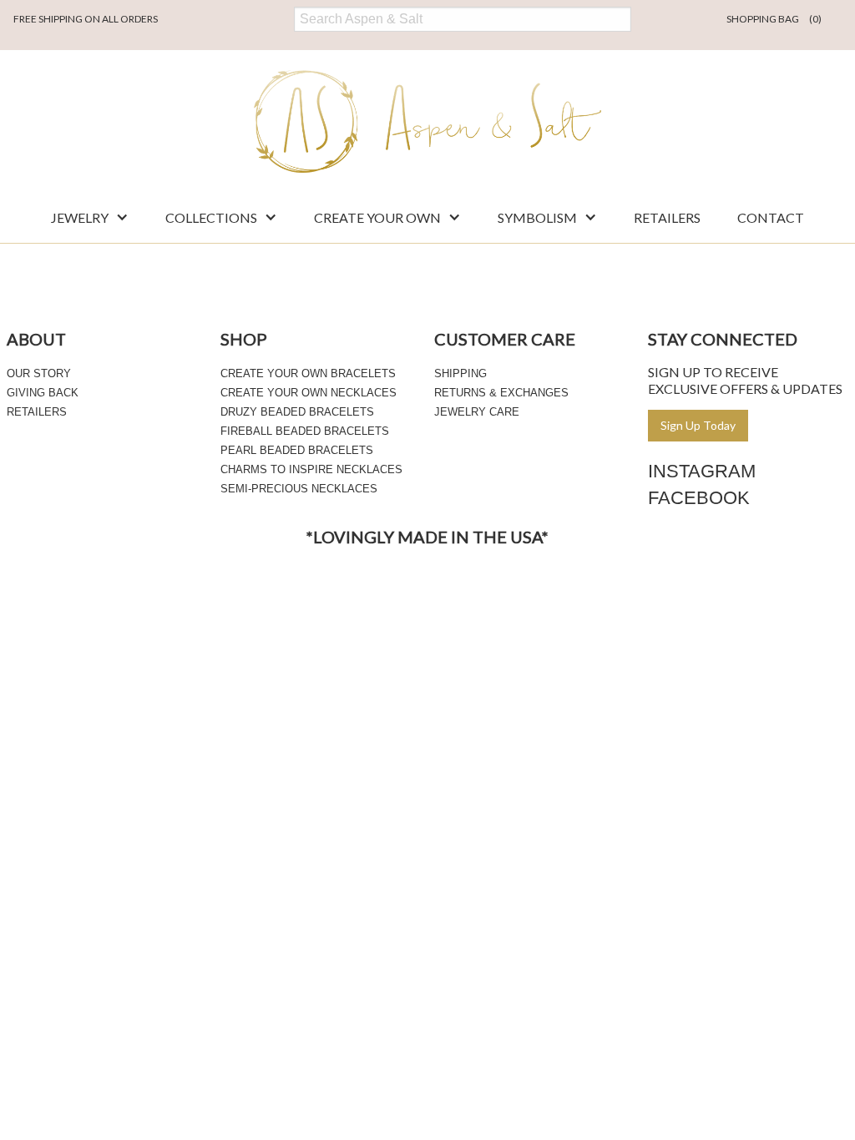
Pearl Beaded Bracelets (296, 450)
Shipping (460, 373)
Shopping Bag (774, 19)
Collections (211, 217)
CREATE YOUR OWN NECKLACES (308, 392)
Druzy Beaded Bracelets (297, 412)
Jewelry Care (476, 412)
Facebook (699, 497)
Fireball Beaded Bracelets (304, 431)
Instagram (702, 471)
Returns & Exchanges (501, 392)
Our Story (39, 373)
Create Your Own (377, 217)
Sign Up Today (698, 425)
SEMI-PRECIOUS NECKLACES (298, 488)
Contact (770, 217)
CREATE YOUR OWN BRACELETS (308, 373)
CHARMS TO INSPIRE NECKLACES (311, 469)
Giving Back (42, 392)
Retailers (667, 217)
